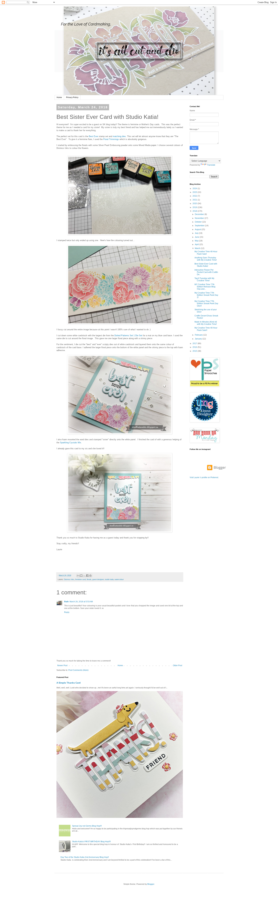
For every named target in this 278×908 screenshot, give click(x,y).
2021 (195, 200)
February (199, 335)
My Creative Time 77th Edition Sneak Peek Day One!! (206, 303)
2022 (195, 196)
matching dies (119, 136)
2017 (195, 343)
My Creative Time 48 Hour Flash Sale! (206, 252)
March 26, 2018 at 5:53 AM (81, 601)
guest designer (98, 579)
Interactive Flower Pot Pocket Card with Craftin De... (206, 272)
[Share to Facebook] (87, 575)
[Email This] (78, 575)
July (197, 233)
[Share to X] (84, 575)
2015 (195, 351)
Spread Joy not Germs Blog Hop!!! (87, 826)
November (199, 218)
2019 (195, 207)
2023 (195, 192)
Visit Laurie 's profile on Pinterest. (204, 477)
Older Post (177, 665)
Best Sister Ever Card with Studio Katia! (206, 265)
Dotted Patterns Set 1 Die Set (128, 335)
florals (89, 579)
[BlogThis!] (81, 575)
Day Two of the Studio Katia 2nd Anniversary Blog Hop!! (84, 857)
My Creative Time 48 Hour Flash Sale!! (206, 329)
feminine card (80, 579)
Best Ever (93, 136)
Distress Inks (69, 579)
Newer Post (62, 665)
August (198, 229)
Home (59, 97)
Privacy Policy (72, 97)
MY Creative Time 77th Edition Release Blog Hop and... (205, 286)
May (197, 241)
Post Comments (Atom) (78, 670)
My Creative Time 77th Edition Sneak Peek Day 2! (206, 295)
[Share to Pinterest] (90, 575)
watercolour (119, 579)
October (198, 222)
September (200, 225)
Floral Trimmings (111, 139)
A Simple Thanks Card (68, 682)
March (198, 248)
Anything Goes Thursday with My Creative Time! (206, 259)
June (197, 237)
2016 (195, 347)
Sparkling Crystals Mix (70, 442)
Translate (211, 165)
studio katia (109, 579)
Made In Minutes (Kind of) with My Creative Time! (206, 323)
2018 (195, 211)
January (198, 339)
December (199, 214)
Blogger (150, 884)
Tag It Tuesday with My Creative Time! (204, 279)
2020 (195, 203)
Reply (66, 612)
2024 (195, 188)
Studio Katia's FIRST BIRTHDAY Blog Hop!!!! (91, 841)
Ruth (66, 601)
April (197, 244)
